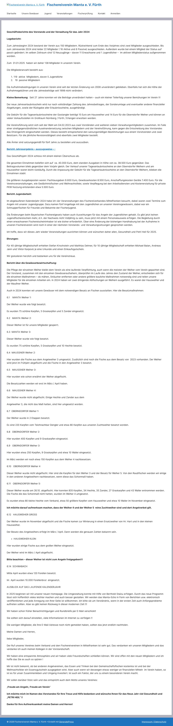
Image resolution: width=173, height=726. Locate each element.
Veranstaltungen (64, 13)
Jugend (47, 13)
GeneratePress (66, 721)
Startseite (11, 13)
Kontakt (101, 13)
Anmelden (115, 13)
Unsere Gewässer (30, 13)
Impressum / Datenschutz (154, 721)
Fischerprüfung (85, 13)
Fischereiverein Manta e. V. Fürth (74, 5)
